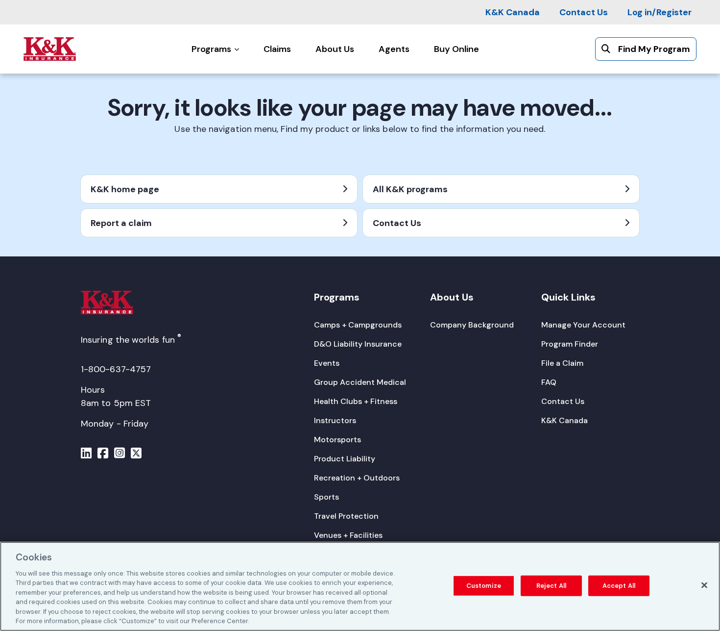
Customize (483, 585)
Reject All (551, 585)
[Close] (704, 585)
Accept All (618, 585)
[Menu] (86, 454)
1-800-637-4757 (116, 369)
